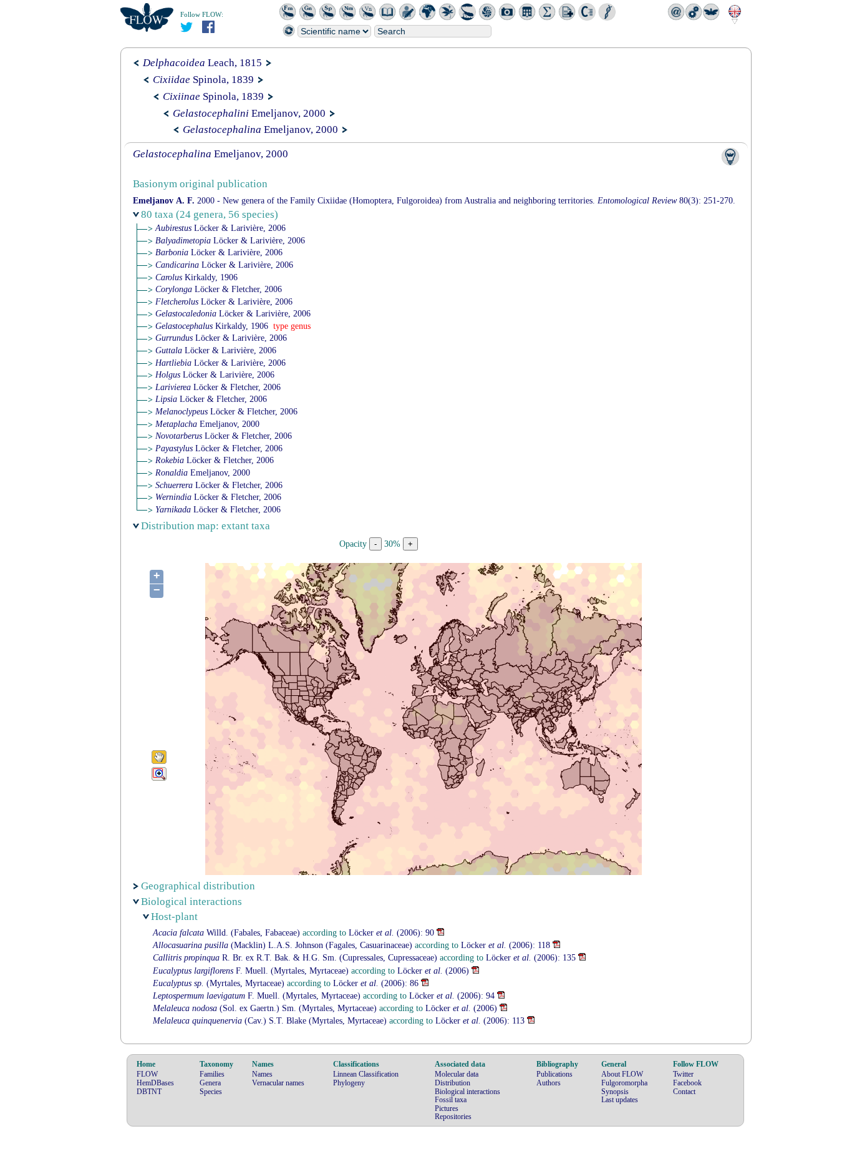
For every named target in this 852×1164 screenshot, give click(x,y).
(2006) (433, 971)
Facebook (687, 1082)
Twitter (683, 1074)
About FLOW (622, 1074)
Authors (548, 1082)
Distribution (452, 1082)
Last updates (619, 1099)
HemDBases (155, 1082)
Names (262, 1074)
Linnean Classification (366, 1074)
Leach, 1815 (202, 63)
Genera (210, 1082)
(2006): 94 (452, 995)
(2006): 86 (376, 983)
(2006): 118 (505, 945)
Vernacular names (278, 1082)
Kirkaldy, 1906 (196, 277)
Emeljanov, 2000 (249, 113)
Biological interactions (467, 1091)
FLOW (147, 1074)
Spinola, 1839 (203, 80)
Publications (554, 1074)
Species (211, 1091)
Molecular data (456, 1074)
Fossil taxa (451, 1099)
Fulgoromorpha (624, 1082)
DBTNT (149, 1091)
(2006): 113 (480, 1020)
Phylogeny (349, 1082)
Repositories (453, 1116)
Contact (684, 1091)
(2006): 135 (531, 957)
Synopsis (615, 1091)
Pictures (446, 1108)
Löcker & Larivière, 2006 (220, 228)
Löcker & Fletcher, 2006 (218, 289)
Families (212, 1074)
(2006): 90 (391, 932)
